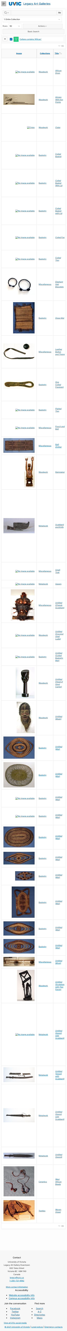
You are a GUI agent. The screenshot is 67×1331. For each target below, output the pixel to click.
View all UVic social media (15, 1323)
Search (39, 1308)
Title (61, 53)
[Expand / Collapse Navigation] (3, 3)
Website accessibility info (21, 1295)
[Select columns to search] (7, 12)
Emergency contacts (53, 1327)
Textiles (42, 1211)
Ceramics (43, 1182)
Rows (5, 26)
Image (19, 53)
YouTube (15, 1314)
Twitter (15, 1311)
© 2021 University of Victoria (17, 1327)
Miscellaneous (45, 284)
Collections (45, 53)
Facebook (15, 1308)
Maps (39, 1317)
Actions (41, 26)
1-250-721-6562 (17, 1280)
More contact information (17, 1287)
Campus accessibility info (22, 1298)
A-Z (39, 1311)
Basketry (42, 155)
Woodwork (43, 72)
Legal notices (37, 1327)
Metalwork (43, 526)
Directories (39, 1314)
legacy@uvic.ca (17, 1277)
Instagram (15, 1317)
